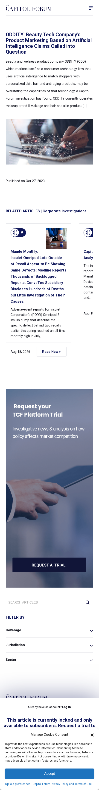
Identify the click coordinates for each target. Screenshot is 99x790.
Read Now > (51, 352)
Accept (49, 773)
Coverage (13, 630)
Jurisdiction (15, 645)
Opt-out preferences (17, 784)
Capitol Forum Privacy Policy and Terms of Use (62, 784)
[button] (92, 734)
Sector (11, 660)
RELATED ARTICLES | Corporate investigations (46, 211)
